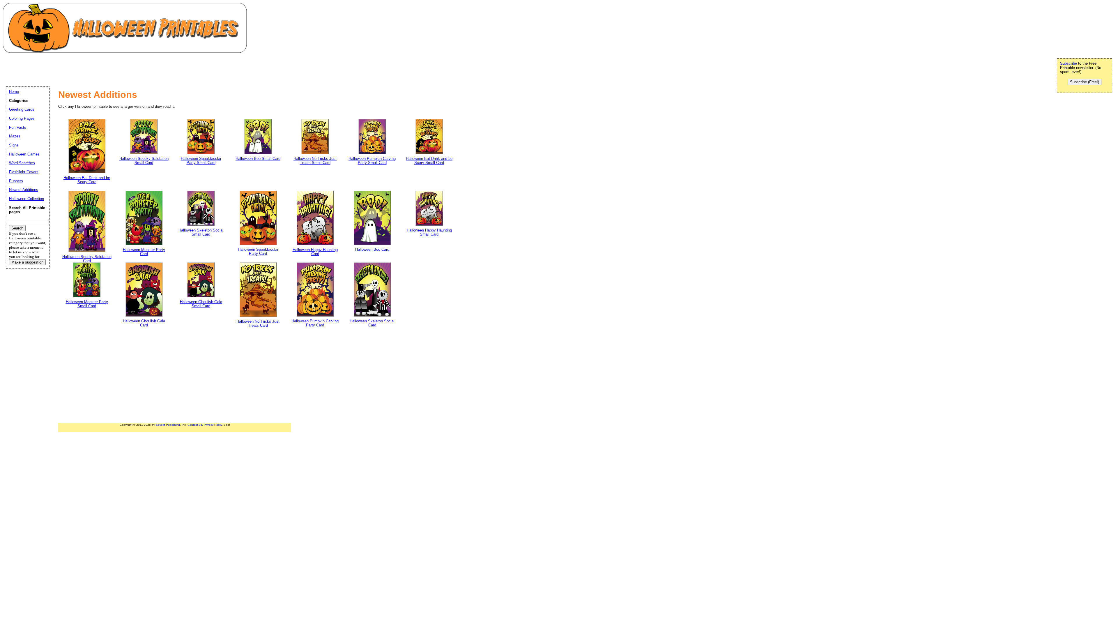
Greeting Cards (21, 109)
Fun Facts (17, 127)
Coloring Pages (22, 118)
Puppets (16, 181)
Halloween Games (24, 154)
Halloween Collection (26, 199)
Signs (14, 145)
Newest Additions (23, 190)
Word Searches (22, 163)
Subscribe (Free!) (1084, 82)
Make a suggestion (27, 262)
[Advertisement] (112, 69)
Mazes (14, 136)
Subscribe (1068, 63)
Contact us (194, 424)
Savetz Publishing (168, 424)
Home (14, 91)
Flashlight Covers (23, 172)
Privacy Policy (213, 424)
